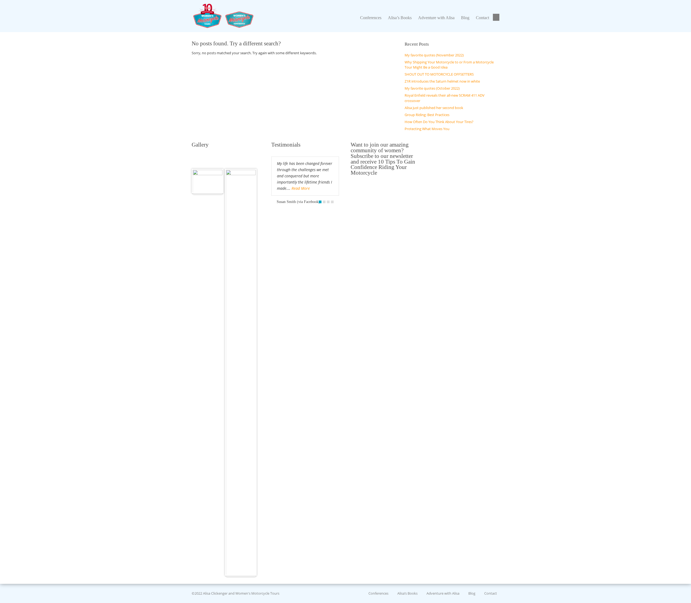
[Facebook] (496, 17)
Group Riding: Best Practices (427, 114)
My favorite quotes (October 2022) (432, 88)
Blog (471, 593)
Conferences (378, 593)
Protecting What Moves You (427, 128)
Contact (490, 593)
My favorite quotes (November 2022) (434, 55)
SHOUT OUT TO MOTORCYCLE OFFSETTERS (439, 74)
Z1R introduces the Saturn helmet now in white (442, 81)
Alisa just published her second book (434, 107)
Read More (301, 188)
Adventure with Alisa (442, 593)
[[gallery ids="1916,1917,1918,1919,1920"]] (207, 181)
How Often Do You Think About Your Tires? (439, 121)
